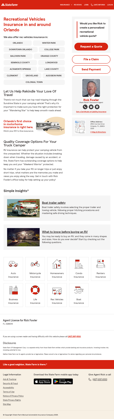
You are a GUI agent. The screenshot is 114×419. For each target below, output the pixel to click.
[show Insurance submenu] (71, 4)
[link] (9, 4)
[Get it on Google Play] (63, 381)
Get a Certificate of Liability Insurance (91, 112)
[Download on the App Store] (43, 381)
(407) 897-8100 (99, 5)
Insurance (65, 5)
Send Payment (91, 69)
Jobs (86, 5)
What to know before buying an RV (65, 231)
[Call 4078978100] (85, 107)
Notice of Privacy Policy (13, 396)
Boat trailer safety (54, 202)
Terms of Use (8, 392)
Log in (110, 5)
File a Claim (91, 59)
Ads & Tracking (9, 379)
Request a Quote (91, 46)
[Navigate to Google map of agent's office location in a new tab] (97, 107)
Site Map (7, 404)
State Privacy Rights (12, 400)
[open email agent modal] (91, 107)
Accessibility (8, 388)
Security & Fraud (10, 383)
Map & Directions (99, 132)
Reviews (78, 5)
